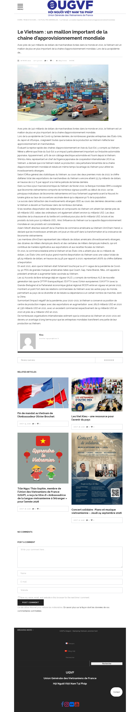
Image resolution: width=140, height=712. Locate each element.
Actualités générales (48, 20)
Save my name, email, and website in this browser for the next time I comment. (55, 597)
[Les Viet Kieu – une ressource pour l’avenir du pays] (97, 394)
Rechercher (70, 657)
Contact (116, 692)
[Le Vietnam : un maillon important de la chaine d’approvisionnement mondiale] (28, 341)
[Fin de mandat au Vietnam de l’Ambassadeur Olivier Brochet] (43, 392)
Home (20, 20)
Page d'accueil (30, 20)
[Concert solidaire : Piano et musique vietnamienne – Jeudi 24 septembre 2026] (97, 469)
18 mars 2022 (26, 60)
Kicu (41, 335)
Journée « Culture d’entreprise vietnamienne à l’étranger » (78, 631)
